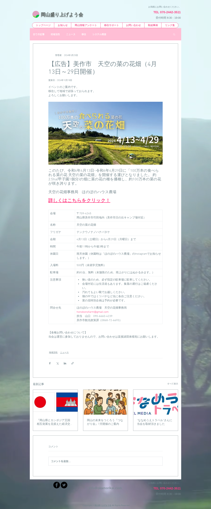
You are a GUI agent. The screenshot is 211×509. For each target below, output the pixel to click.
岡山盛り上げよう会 (103, 505)
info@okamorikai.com (105, 487)
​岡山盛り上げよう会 (62, 14)
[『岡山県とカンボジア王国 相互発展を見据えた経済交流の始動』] (55, 402)
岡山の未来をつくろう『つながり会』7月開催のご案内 (105, 422)
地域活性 (55, 34)
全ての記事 (38, 34)
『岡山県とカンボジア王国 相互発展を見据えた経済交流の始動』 (55, 422)
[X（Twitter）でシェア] (57, 363)
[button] (174, 34)
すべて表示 (172, 384)
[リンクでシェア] (72, 363)
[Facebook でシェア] (49, 363)
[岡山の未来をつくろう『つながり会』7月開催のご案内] (105, 402)
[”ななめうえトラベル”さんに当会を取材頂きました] (155, 402)
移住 (84, 34)
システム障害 (99, 34)
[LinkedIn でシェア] (64, 363)
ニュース (70, 34)
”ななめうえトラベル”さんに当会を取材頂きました (154, 422)
